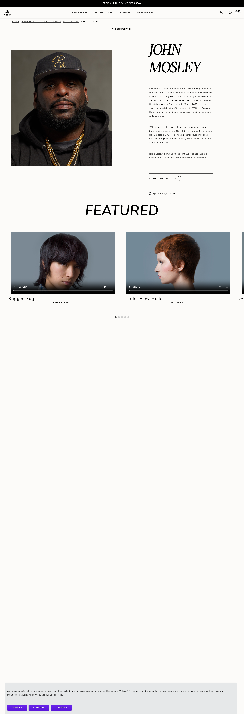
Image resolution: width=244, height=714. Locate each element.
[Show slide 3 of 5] (122, 317)
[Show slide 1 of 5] (116, 317)
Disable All (61, 707)
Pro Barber (80, 12)
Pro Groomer (103, 12)
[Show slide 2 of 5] (119, 317)
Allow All (17, 707)
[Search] (231, 12)
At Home (124, 12)
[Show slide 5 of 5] (128, 317)
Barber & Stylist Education (41, 21)
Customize (38, 707)
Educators (71, 21)
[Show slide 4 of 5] (125, 317)
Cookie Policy (56, 694)
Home (15, 21)
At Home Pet (145, 12)
